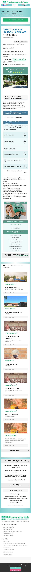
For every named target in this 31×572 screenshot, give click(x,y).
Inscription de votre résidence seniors (14, 543)
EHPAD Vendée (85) (8, 535)
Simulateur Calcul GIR (15, 503)
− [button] (6, 79)
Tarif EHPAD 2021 (7, 547)
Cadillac (14, 13)
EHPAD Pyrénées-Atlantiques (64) (12, 531)
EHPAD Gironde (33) (8, 527)
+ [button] (6, 77)
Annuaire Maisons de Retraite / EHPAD (12, 11)
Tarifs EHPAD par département (15, 505)
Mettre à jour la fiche (21, 41)
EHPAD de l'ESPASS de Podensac (12, 337)
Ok (15, 567)
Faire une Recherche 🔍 (15, 20)
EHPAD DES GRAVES (11, 364)
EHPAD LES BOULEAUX (12, 389)
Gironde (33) (6, 13)
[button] (5, 81)
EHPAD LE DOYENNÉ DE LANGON (15, 439)
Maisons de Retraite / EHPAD (14, 44)
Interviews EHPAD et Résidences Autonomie (15, 545)
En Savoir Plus (15, 570)
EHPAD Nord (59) (7, 529)
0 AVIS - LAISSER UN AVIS (16, 70)
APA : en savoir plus (15, 494)
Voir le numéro (19, 59)
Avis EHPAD (6, 541)
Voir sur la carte (10, 293)
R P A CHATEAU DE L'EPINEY (14, 312)
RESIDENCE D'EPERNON (12, 288)
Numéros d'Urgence (15, 490)
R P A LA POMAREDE (11, 414)
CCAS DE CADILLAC (15, 225)
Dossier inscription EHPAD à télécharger (15, 496)
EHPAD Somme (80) (8, 533)
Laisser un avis (23, 256)
